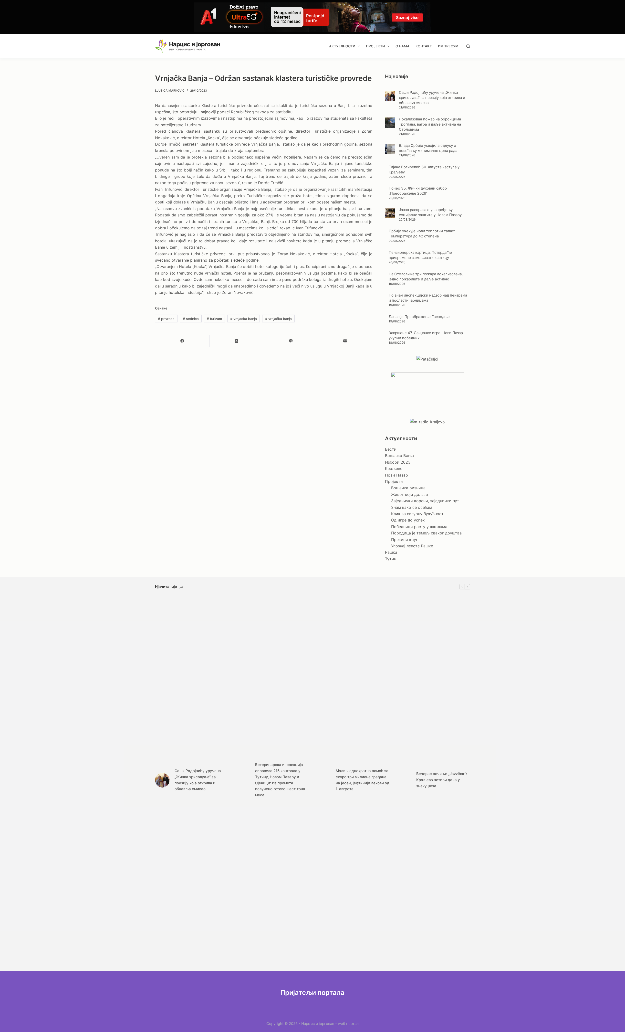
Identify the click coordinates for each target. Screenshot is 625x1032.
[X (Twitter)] (236, 341)
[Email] (345, 341)
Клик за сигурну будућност (417, 513)
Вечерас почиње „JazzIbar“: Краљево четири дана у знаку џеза (441, 779)
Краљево (394, 468)
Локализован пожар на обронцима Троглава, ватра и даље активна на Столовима (430, 124)
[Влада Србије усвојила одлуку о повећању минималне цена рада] (390, 149)
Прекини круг (404, 539)
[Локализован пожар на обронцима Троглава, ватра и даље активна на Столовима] (390, 122)
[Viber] (291, 341)
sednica (191, 319)
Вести (390, 449)
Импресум (448, 46)
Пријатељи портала (312, 993)
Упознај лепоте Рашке (412, 545)
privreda (166, 319)
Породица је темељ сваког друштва (426, 533)
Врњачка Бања (399, 455)
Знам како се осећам (411, 507)
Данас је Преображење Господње (419, 316)
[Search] (468, 46)
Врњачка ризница (408, 487)
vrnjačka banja (278, 319)
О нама (402, 46)
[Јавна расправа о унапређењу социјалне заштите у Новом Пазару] (390, 213)
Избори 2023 (397, 462)
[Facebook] (182, 341)
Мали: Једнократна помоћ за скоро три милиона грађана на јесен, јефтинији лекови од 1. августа (362, 779)
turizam (214, 319)
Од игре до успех (408, 520)
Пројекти (375, 46)
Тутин (390, 558)
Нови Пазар (396, 475)
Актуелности (342, 46)
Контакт (424, 46)
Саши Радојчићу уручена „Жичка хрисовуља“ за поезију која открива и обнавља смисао (432, 97)
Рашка (391, 552)
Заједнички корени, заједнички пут (425, 500)
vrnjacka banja (243, 319)
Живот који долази (409, 494)
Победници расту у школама (419, 526)
